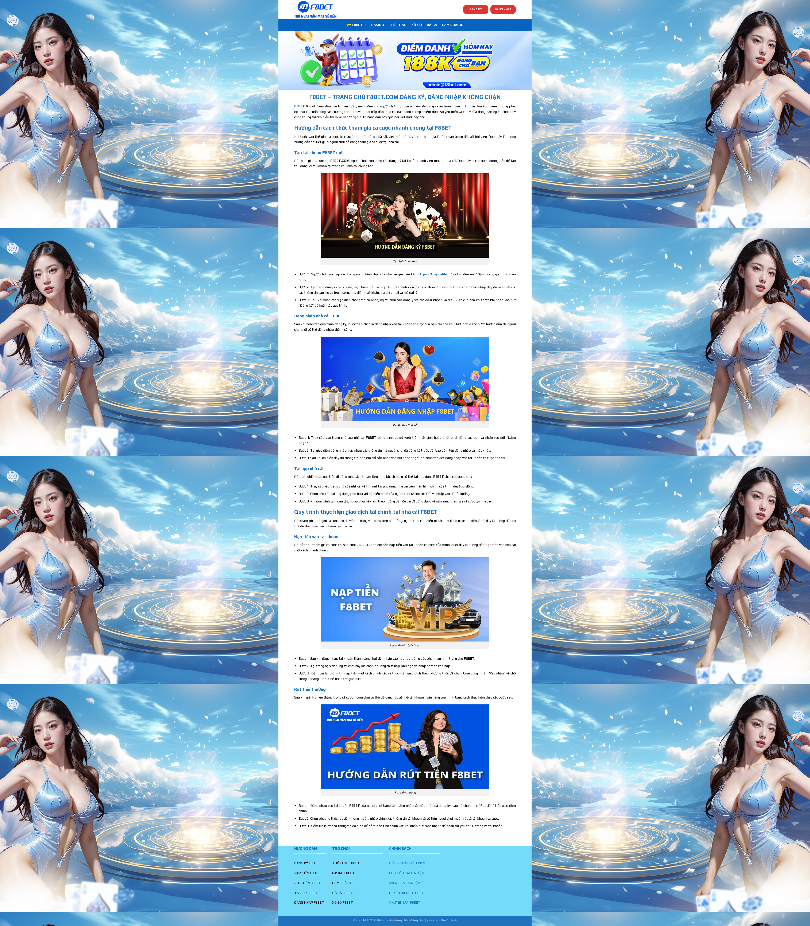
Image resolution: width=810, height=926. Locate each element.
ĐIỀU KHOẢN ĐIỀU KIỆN (407, 863)
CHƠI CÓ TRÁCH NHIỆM (406, 873)
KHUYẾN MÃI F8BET (404, 902)
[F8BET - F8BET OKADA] (315, 9)
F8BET (357, 25)
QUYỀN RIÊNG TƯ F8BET (408, 893)
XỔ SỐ (416, 25)
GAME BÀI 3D (453, 25)
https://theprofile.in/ (435, 274)
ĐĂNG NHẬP (503, 9)
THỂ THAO (398, 25)
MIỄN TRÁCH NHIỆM (404, 883)
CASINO (377, 25)
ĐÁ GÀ (432, 25)
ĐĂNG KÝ (476, 9)
